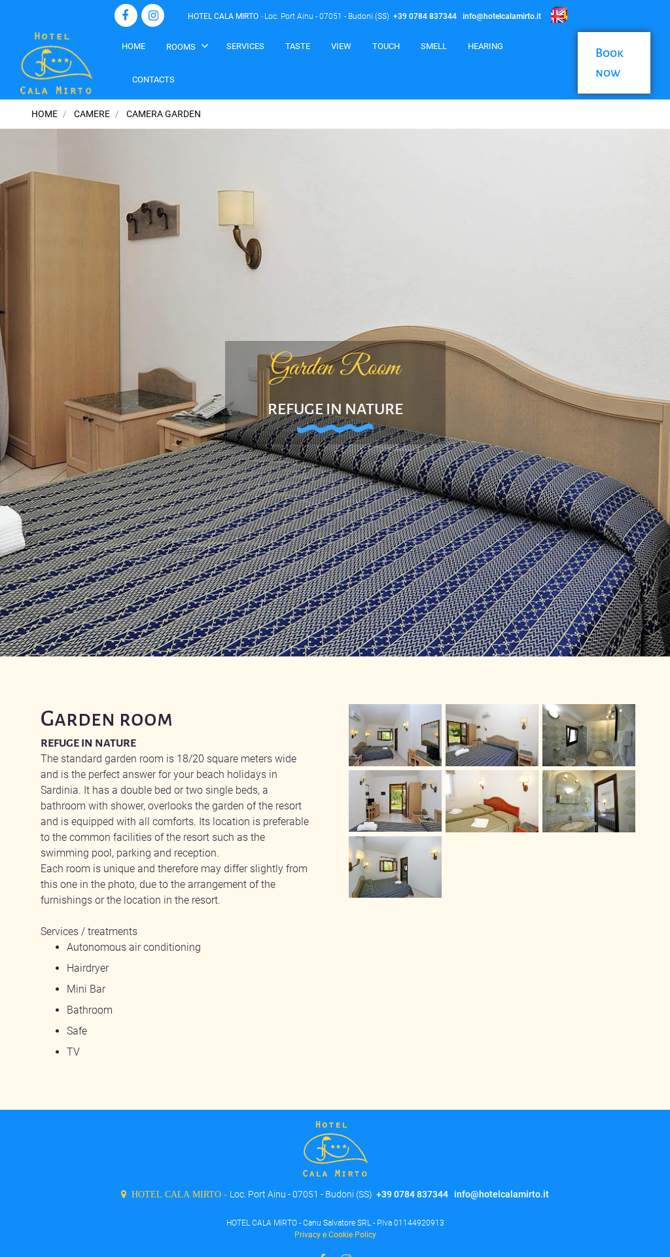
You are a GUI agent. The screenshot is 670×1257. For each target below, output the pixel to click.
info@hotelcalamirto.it (502, 16)
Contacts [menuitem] (153, 79)
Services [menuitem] (245, 46)
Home (44, 114)
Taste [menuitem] (297, 46)
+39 (401, 16)
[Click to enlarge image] (395, 734)
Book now (609, 62)
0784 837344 (433, 16)
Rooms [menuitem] (182, 47)
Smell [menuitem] (434, 46)
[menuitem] (386, 52)
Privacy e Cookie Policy (335, 1234)
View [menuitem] (341, 46)
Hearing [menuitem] (485, 46)
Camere (92, 114)
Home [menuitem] (133, 46)
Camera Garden (163, 114)
